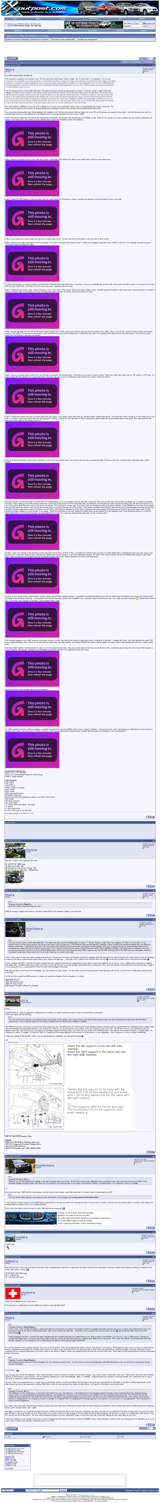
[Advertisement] (80, 49)
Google (122, 1437)
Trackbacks (9, 1462)
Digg (9, 1437)
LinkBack (125, 62)
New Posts (120, 30)
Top (157, 1490)
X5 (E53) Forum (35, 23)
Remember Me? (150, 23)
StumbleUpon (86, 1437)
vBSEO (103, 1496)
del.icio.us (48, 1437)
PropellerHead (44, 1165)
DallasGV (10, 1261)
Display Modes (148, 62)
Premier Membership (54, 30)
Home (15, 18)
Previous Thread (76, 1441)
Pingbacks (8, 1464)
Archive (151, 1490)
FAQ (120, 18)
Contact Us (129, 1490)
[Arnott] (93, 28)
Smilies (7, 1458)
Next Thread (86, 1441)
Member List (18, 30)
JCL (23, 1000)
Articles (63, 18)
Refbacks (8, 1465)
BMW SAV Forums (23, 23)
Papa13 (30, 849)
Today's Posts (92, 30)
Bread (8, 69)
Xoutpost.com (12, 23)
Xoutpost (137, 1490)
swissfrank (26, 1292)
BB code (7, 1456)
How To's (93, 18)
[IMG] (7, 1459)
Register (142, 18)
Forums (37, 18)
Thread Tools (135, 62)
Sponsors (145, 1490)
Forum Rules (9, 1468)
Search (143, 30)
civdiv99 (20, 1237)
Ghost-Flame (33, 928)
